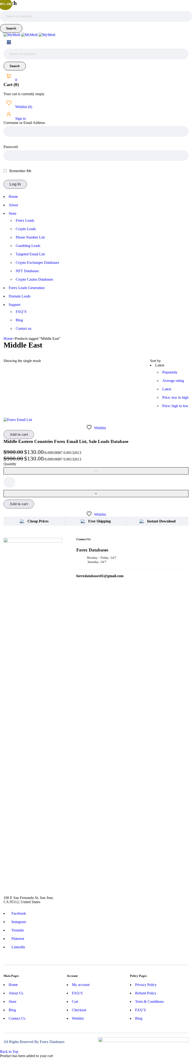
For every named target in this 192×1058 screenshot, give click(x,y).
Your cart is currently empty (24, 94)
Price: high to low (175, 406)
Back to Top (9, 1052)
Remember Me (19, 171)
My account (80, 985)
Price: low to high (175, 397)
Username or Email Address (24, 123)
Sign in (20, 118)
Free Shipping (99, 521)
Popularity (169, 372)
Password (11, 147)
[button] (19, 434)
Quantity (10, 464)
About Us (16, 993)
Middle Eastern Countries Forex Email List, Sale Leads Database (66, 441)
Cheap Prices (37, 521)
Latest (166, 389)
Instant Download (161, 521)
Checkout (79, 1010)
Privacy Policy (146, 985)
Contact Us (17, 1018)
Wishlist (23, 107)
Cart (75, 1002)
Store (12, 1002)
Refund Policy (145, 993)
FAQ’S (77, 993)
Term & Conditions (149, 1002)
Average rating (173, 381)
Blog (12, 1010)
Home (8, 339)
